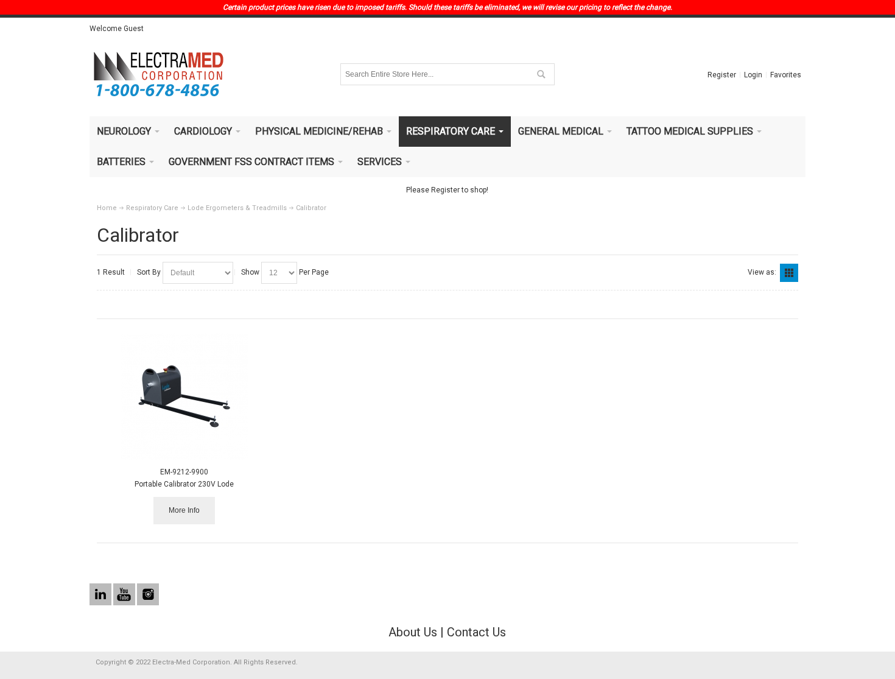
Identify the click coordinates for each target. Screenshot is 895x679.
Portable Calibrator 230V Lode (184, 484)
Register (721, 75)
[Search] (541, 74)
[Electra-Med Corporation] (158, 74)
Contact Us (476, 632)
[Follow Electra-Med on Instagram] (148, 595)
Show (250, 272)
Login (753, 75)
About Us (412, 632)
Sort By (149, 272)
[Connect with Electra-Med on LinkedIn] (101, 595)
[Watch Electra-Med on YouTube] (125, 595)
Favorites (785, 75)
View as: (762, 272)
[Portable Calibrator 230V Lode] (184, 396)
